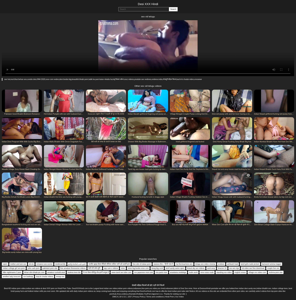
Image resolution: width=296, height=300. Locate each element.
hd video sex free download (253, 268)
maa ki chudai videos (44, 276)
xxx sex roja (234, 268)
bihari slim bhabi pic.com (34, 272)
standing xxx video (224, 272)
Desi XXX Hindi (148, 4)
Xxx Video (179, 297)
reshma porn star (276, 272)
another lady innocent (11, 276)
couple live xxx (273, 268)
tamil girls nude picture (250, 264)
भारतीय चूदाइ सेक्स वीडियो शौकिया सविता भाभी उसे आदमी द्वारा (109, 264)
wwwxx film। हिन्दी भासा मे (163, 264)
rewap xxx (60, 276)
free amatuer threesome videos (73, 268)
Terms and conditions (155, 297)
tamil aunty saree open (175, 268)
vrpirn (5, 264)
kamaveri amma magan (271, 264)
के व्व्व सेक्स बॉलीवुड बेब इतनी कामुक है (96, 272)
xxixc (123, 268)
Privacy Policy (139, 297)
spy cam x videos (111, 268)
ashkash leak (232, 264)
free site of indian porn (142, 264)
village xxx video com (257, 272)
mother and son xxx (18, 264)
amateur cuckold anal (56, 272)
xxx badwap (28, 276)
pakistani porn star (49, 268)
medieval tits (60, 264)
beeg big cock (157, 268)
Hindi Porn (169, 297)
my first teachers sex (184, 264)
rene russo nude (207, 272)
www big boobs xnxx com (138, 268)
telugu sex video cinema (205, 264)
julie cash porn (34, 268)
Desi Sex (184, 288)
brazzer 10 (222, 268)
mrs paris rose (161, 272)
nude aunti (193, 272)
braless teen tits (74, 272)
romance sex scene (44, 264)
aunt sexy (211, 268)
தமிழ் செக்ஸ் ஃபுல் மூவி (77, 264)
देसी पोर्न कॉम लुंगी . (94, 268)
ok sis (31, 264)
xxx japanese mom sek (143, 272)
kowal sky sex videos (195, 268)
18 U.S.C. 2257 (125, 297)
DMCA (115, 297)
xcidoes (221, 264)
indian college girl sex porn (14, 268)
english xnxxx (240, 272)
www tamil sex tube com (121, 272)
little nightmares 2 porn (12, 272)
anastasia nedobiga (178, 272)
